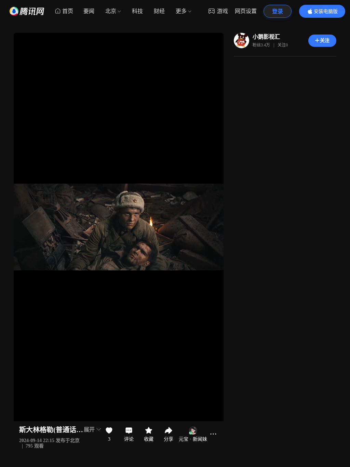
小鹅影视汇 (266, 37)
